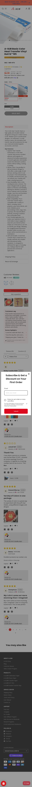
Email (6, 388)
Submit (16, 411)
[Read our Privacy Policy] (27, 404)
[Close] (29, 374)
